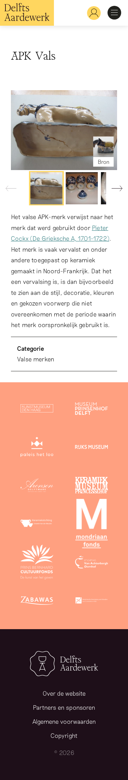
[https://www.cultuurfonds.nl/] (37, 563)
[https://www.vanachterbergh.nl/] (91, 563)
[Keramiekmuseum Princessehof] (91, 486)
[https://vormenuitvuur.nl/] (91, 602)
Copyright (64, 735)
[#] (91, 13)
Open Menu (114, 13)
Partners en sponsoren (64, 707)
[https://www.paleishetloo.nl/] (37, 448)
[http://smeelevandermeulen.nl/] (37, 525)
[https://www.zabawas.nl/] (37, 602)
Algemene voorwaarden (64, 721)
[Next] (114, 189)
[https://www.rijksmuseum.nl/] (91, 448)
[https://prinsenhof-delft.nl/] (91, 410)
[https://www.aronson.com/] (37, 486)
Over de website (64, 693)
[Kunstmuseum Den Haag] (37, 410)
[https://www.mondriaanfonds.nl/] (91, 525)
